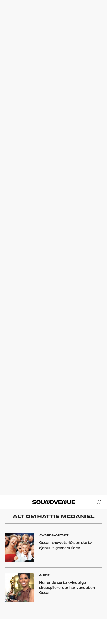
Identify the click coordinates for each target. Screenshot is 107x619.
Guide (44, 575)
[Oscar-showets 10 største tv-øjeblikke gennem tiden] (19, 547)
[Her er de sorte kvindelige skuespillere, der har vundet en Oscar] (19, 587)
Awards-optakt (53, 535)
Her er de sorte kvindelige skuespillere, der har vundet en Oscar (67, 588)
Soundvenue (53, 502)
